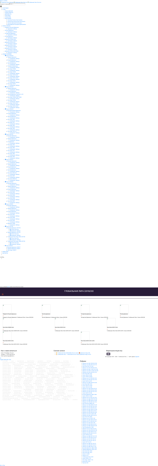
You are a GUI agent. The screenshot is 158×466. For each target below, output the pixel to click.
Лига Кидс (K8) (17, 380)
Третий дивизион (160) (88, 427)
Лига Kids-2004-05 (18, 387)
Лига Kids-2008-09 (63, 387)
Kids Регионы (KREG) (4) (88, 403)
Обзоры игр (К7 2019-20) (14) (89, 378)
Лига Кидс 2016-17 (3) (87, 459)
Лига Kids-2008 (71, 390)
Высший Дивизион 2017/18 (8, 396)
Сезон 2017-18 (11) (86, 442)
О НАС (12, 361)
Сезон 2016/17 (17, 399)
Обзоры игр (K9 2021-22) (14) (89, 379)
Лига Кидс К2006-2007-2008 (8, 375)
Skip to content (3, 0)
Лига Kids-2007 (40, 387)
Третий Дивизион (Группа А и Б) (54, 374)
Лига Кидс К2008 (64, 370)
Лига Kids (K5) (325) (87, 451)
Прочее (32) (85, 462)
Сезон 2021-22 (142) (87, 385)
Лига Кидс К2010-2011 (41, 371)
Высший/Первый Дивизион (42, 377)
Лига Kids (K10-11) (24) (87, 366)
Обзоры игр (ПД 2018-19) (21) (89, 388)
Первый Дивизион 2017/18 (44, 396)
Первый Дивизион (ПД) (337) (89, 449)
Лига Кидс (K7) (61, 378)
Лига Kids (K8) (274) (87, 384)
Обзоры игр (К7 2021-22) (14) (89, 397)
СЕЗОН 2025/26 (5, 364)
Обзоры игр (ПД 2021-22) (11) (89, 364)
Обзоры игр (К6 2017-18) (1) (89, 440)
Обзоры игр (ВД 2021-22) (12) (89, 436)
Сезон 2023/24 (62, 372)
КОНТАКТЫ (75, 399)
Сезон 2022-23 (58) (87, 375)
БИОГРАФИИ (66, 361)
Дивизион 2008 (49, 395)
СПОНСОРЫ (57, 361)
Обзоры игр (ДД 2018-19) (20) (89, 399)
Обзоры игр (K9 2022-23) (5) (89, 437)
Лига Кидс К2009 (17, 371)
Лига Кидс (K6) (39, 378)
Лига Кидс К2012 (17, 372)
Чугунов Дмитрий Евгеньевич (43, 362)
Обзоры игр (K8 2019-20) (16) (89, 390)
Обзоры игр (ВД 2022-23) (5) (89, 410)
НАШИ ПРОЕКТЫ (30, 361)
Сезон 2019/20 (17, 389)
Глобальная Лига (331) (87, 456)
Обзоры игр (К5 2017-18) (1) (89, 439)
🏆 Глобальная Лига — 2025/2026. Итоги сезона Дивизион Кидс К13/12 (73, 354)
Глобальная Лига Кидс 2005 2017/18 (10, 398)
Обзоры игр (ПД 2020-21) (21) (89, 404)
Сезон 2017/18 (70, 395)
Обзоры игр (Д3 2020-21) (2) (89, 431)
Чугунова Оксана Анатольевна (8, 362)
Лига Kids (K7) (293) (87, 416)
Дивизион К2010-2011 (65, 365)
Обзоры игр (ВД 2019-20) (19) (89, 425)
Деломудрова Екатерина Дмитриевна (61, 362)
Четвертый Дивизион (66, 364)
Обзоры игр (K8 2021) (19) (88, 422)
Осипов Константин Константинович (26, 362)
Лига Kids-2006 (49, 390)
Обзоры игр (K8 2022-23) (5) (89, 433)
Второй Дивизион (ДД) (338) (89, 394)
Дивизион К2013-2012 (43, 367)
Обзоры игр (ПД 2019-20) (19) (89, 430)
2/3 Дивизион (5, 383)
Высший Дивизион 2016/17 (29, 399)
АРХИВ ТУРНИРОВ (18, 368)
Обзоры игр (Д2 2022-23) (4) (89, 415)
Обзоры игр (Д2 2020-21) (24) (89, 409)
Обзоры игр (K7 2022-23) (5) (89, 428)
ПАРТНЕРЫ (49, 361)
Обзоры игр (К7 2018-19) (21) (89, 421)
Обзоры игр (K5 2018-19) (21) (89, 407)
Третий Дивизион (43, 364)
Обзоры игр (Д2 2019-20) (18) (89, 363)
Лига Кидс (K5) (26, 383)
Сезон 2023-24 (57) (87, 381)
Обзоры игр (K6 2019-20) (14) (89, 372)
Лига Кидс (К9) (38, 380)
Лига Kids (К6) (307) (87, 452)
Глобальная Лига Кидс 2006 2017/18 (50, 398)
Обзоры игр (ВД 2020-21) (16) (89, 400)
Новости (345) (86, 453)
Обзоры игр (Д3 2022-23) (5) (89, 419)
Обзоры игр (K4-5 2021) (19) (89, 413)
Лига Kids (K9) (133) (87, 373)
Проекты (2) (85, 455)
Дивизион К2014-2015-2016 (68, 367)
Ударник (137, 356)
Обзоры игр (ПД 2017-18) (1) (89, 445)
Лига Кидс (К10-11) (61, 380)
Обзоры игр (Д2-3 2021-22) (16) (90, 369)
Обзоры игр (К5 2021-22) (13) (89, 406)
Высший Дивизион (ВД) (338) (89, 448)
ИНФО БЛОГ (66, 399)
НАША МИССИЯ (20, 361)
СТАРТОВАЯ (5, 361)
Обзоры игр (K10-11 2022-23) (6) (90, 370)
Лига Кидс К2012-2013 (65, 371)
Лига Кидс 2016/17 (57, 399)
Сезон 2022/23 (30, 377)
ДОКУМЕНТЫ (40, 361)
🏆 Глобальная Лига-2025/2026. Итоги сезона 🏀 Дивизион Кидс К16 (73, 353)
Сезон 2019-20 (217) (87, 434)
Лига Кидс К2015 (39, 372)
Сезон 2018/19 (39, 392)
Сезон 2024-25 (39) (87, 387)
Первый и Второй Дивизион (18, 364)
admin (8, 286)
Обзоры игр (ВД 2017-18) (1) (89, 443)
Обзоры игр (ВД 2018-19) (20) (89, 382)
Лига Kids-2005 (28, 390)
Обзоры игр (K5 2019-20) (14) (89, 367)
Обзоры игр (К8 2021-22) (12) (89, 391)
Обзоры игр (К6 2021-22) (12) (89, 402)
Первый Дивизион (39, 368)
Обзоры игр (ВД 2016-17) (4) (89, 446)
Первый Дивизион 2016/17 (43, 399)
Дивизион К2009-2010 (41, 365)
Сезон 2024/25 (28, 368)
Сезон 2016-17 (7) (86, 458)
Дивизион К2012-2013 (18, 367)
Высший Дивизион (27, 381)
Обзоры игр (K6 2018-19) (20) (89, 412)
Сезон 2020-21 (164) (87, 396)
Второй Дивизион (61, 368)
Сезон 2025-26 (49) (87, 393)
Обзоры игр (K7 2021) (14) (88, 418)
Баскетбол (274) (86, 461)
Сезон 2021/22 (17, 381)
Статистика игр (20, 396)
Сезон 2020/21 (60, 384)
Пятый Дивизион (17, 365)
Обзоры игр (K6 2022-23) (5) (89, 424)
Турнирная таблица (32, 364)
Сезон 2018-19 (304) (87, 376)
